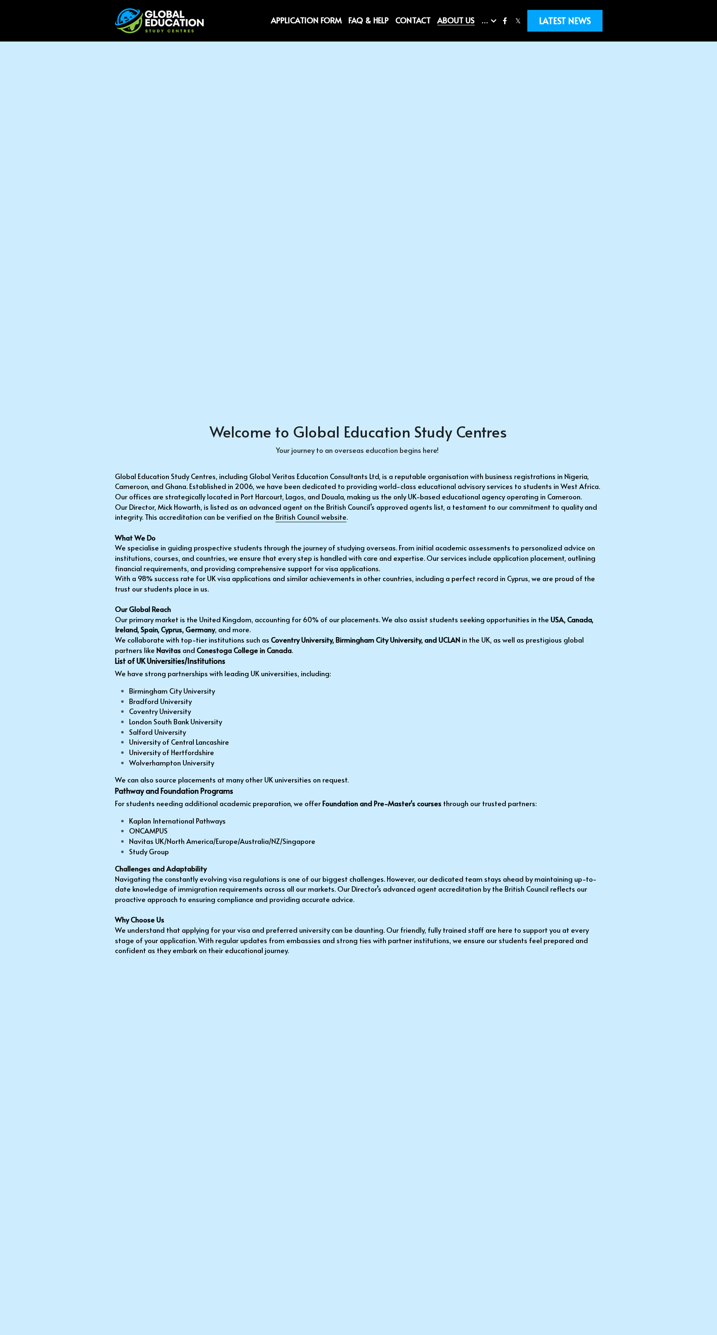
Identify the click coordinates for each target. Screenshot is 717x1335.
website (333, 517)
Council (308, 517)
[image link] (159, 20)
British (285, 517)
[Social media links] (505, 20)
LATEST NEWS (565, 21)
